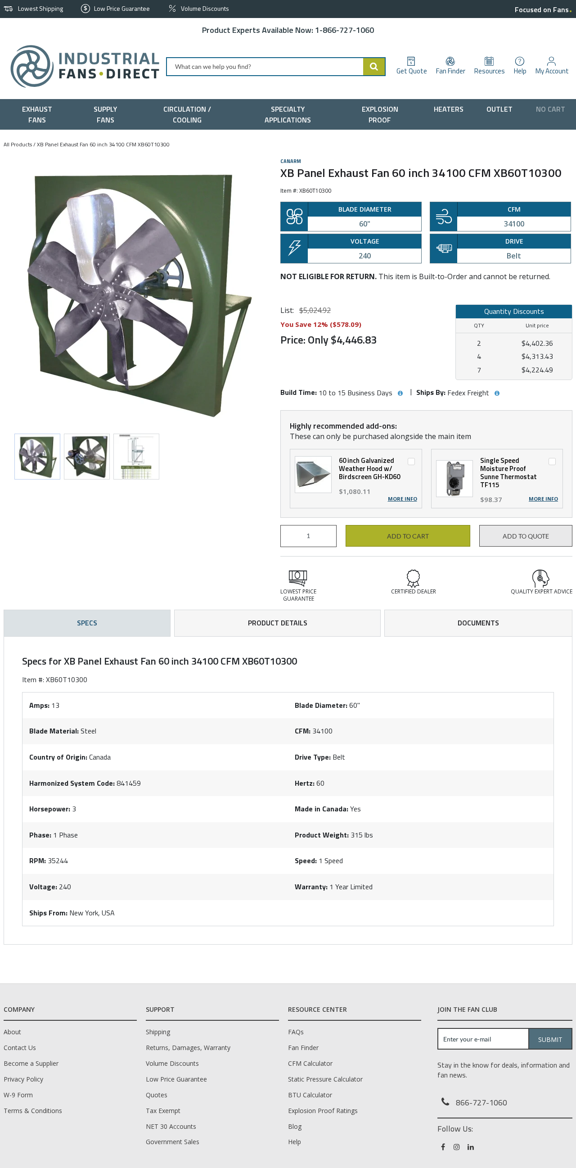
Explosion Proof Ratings (323, 1110)
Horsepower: (49, 808)
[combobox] (276, 66)
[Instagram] (457, 1146)
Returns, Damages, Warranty (188, 1047)
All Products (18, 144)
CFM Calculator (310, 1063)
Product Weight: (322, 834)
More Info (402, 499)
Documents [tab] (478, 622)
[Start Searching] (374, 66)
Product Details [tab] (277, 622)
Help (294, 1141)
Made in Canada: (321, 808)
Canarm (290, 161)
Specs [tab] (87, 622)
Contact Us (20, 1047)
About (12, 1032)
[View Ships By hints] (497, 393)
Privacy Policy (23, 1079)
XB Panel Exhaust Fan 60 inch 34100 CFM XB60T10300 (103, 144)
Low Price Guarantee (176, 1079)
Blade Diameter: (321, 705)
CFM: (302, 730)
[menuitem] (39, 114)
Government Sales (172, 1141)
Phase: (40, 834)
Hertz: (305, 783)
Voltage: (43, 886)
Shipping (158, 1032)
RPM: (37, 860)
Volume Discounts (172, 1063)
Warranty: (311, 886)
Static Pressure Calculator (325, 1079)
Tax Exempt (163, 1110)
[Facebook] (443, 1146)
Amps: (39, 705)
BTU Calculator (310, 1095)
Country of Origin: (58, 757)
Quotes (156, 1095)
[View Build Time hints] (400, 393)
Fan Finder (303, 1047)
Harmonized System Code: (72, 783)
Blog (295, 1126)
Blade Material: (54, 730)
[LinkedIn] (471, 1146)
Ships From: (48, 912)
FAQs (296, 1032)
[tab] (288, 791)
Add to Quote (526, 536)
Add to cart (408, 536)
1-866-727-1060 (344, 30)
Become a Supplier (31, 1063)
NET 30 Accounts (171, 1126)
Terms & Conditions (33, 1110)
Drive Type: (313, 757)
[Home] (81, 66)
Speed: (306, 860)
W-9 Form (18, 1095)
